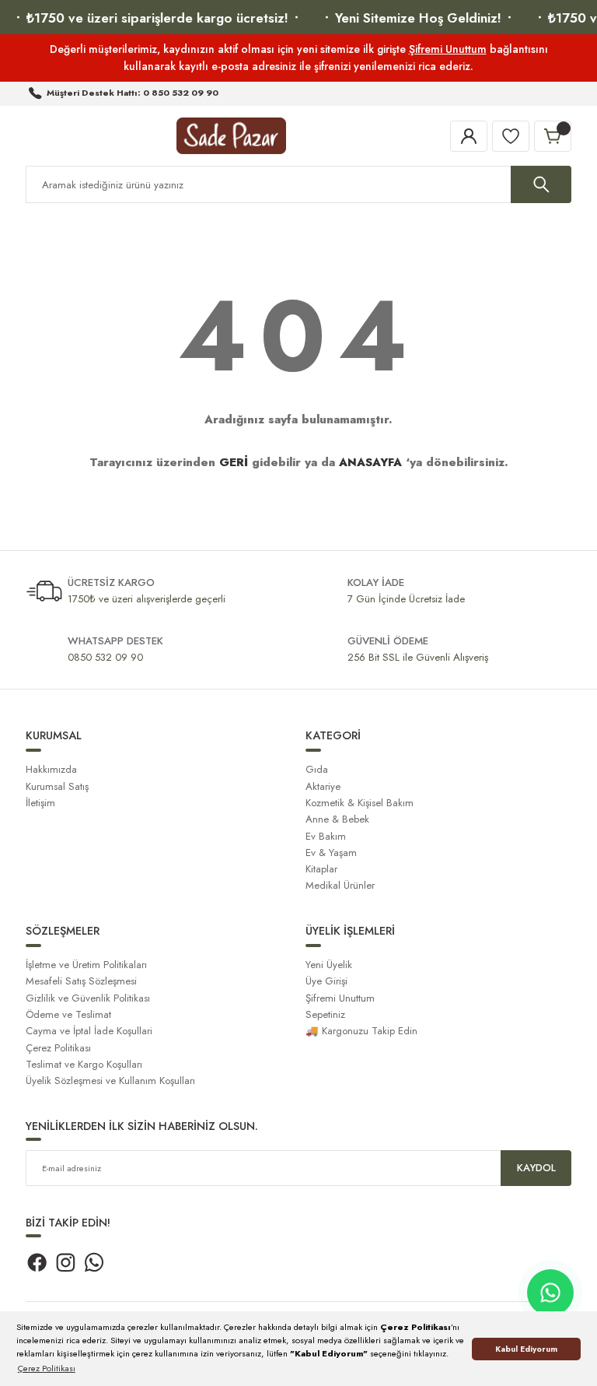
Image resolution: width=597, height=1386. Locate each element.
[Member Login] (468, 136)
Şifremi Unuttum (448, 49)
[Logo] (231, 136)
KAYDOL (536, 1167)
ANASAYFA (370, 462)
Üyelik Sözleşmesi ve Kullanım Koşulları (110, 1080)
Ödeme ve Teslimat (68, 1014)
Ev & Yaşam (331, 852)
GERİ (233, 462)
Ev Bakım (325, 836)
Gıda (316, 769)
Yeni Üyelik (328, 964)
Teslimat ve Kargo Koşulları (84, 1064)
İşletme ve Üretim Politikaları (86, 964)
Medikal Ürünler (340, 885)
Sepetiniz (325, 1014)
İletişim (40, 802)
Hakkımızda (51, 769)
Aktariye (322, 786)
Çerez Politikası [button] (46, 1368)
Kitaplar (321, 868)
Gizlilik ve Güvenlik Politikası (88, 998)
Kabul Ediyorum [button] (526, 1349)
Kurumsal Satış (57, 786)
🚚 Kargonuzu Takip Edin (361, 1030)
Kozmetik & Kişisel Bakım (359, 802)
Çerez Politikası (58, 1047)
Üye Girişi (326, 981)
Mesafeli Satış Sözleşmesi (81, 981)
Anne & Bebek (337, 819)
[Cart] (552, 136)
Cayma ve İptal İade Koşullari (89, 1030)
